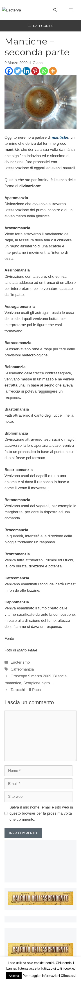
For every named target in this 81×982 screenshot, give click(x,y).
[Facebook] (9, 71)
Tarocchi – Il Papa (26, 690)
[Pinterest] (35, 71)
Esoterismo (20, 662)
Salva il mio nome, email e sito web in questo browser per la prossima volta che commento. (41, 813)
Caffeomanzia (22, 669)
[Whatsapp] (44, 71)
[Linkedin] (26, 71)
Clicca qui (68, 976)
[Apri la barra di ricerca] (55, 10)
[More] (53, 71)
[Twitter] (18, 71)
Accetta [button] (14, 976)
